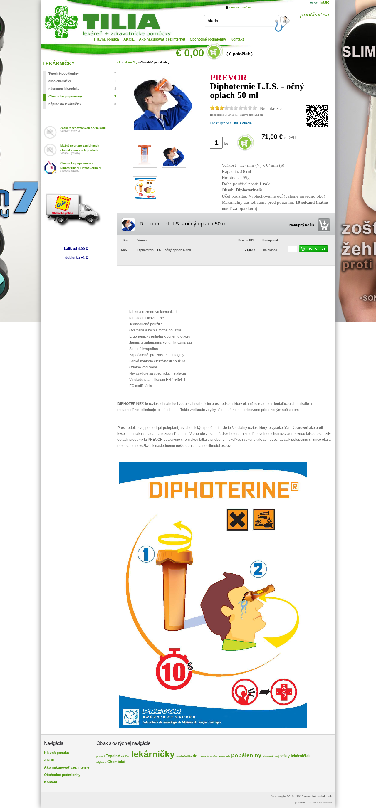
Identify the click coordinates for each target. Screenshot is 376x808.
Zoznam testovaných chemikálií (83, 127)
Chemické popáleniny (154, 62)
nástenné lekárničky (82, 88)
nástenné (268, 756)
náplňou (125, 756)
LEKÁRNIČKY (59, 63)
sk (119, 62)
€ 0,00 (190, 52)
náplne (100, 762)
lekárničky (130, 62)
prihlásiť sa (314, 15)
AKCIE (129, 39)
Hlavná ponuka (106, 39)
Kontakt (237, 39)
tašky (285, 756)
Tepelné (113, 756)
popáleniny (246, 755)
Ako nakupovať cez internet (162, 39)
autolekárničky (82, 81)
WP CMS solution (322, 802)
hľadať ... (216, 20)
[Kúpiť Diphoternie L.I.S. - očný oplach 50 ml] (245, 150)
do (195, 756)
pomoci (100, 756)
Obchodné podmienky (208, 39)
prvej (276, 756)
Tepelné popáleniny (82, 73)
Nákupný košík (301, 225)
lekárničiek (300, 756)
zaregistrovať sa (240, 7)
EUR (324, 2)
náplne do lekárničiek (82, 104)
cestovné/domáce (208, 756)
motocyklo (224, 756)
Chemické (116, 762)
